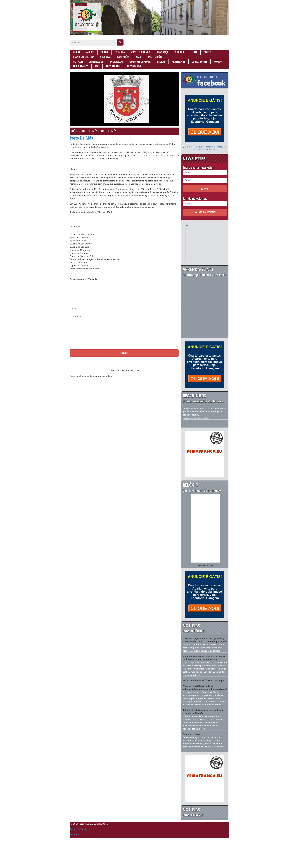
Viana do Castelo (83, 57)
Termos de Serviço (79, 829)
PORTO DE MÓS (89, 131)
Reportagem (113, 66)
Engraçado (116, 61)
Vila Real (105, 57)
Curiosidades (199, 61)
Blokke (161, 61)
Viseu (138, 57)
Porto (207, 52)
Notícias (78, 61)
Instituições (155, 57)
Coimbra (120, 52)
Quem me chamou (140, 61)
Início (76, 52)
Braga (104, 52)
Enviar (124, 352)
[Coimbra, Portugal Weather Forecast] (205, 146)
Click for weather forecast (205, 149)
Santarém (123, 57)
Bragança (162, 52)
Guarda (179, 52)
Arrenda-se (96, 61)
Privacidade (75, 834)
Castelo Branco (140, 52)
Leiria (193, 52)
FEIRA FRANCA (80, 66)
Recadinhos (134, 66)
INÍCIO (74, 131)
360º (97, 66)
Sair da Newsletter (204, 212)
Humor (218, 61)
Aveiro (90, 52)
